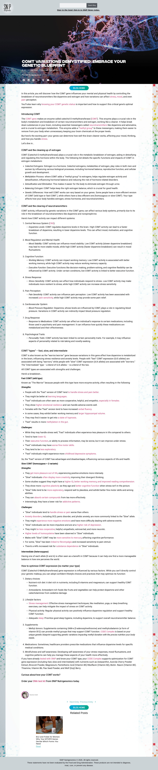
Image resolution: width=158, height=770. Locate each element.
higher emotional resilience (49, 405)
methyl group (85, 128)
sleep (40, 618)
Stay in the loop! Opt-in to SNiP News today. (78, 10)
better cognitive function (87, 486)
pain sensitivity (46, 298)
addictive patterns (71, 501)
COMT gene (31, 119)
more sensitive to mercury (69, 538)
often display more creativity (56, 477)
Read (38, 746)
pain (23, 100)
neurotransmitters (98, 125)
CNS (52, 223)
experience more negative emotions (53, 521)
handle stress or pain (60, 512)
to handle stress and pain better (83, 392)
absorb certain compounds (47, 497)
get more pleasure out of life (44, 473)
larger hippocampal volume (92, 413)
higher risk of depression (89, 525)
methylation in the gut (57, 422)
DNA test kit (39, 681)
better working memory (85, 481)
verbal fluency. (85, 409)
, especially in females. (109, 401)
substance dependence (67, 546)
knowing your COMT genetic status (58, 104)
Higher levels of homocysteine (39, 533)
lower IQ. (42, 437)
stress (113, 97)
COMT (94, 119)
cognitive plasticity (50, 486)
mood (119, 97)
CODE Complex (108, 631)
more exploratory (55, 490)
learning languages (57, 396)
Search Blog (92, 5)
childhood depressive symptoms (80, 454)
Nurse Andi (36, 75)
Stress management (38, 603)
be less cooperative (45, 529)
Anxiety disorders (33, 516)
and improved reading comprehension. (116, 481)
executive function (39, 441)
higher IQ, (69, 481)
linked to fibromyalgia (61, 542)
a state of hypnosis (67, 417)
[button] (24, 80)
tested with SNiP (48, 659)
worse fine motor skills (63, 445)
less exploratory (48, 449)
